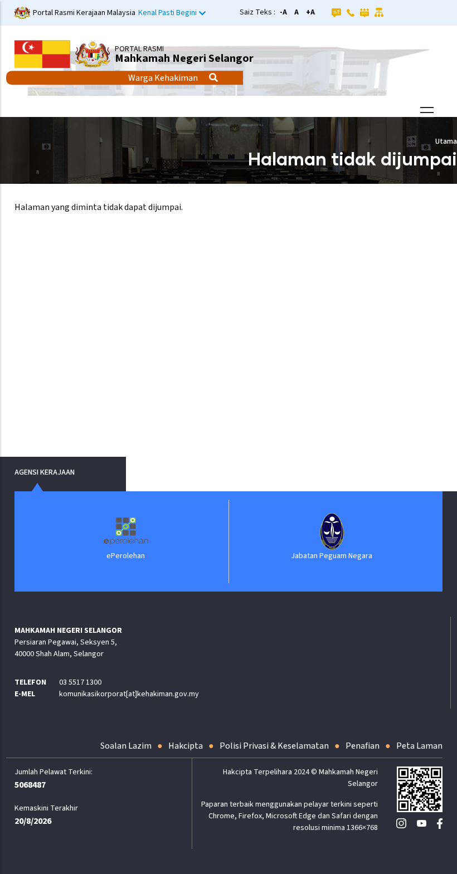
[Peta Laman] (379, 12)
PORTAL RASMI (139, 49)
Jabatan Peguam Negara (331, 555)
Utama (446, 141)
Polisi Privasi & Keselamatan (274, 746)
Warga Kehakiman (163, 78)
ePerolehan (125, 555)
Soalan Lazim (126, 746)
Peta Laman (419, 746)
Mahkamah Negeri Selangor (184, 58)
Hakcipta (185, 746)
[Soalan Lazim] (336, 12)
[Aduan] (364, 12)
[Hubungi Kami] (350, 12)
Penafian (363, 746)
